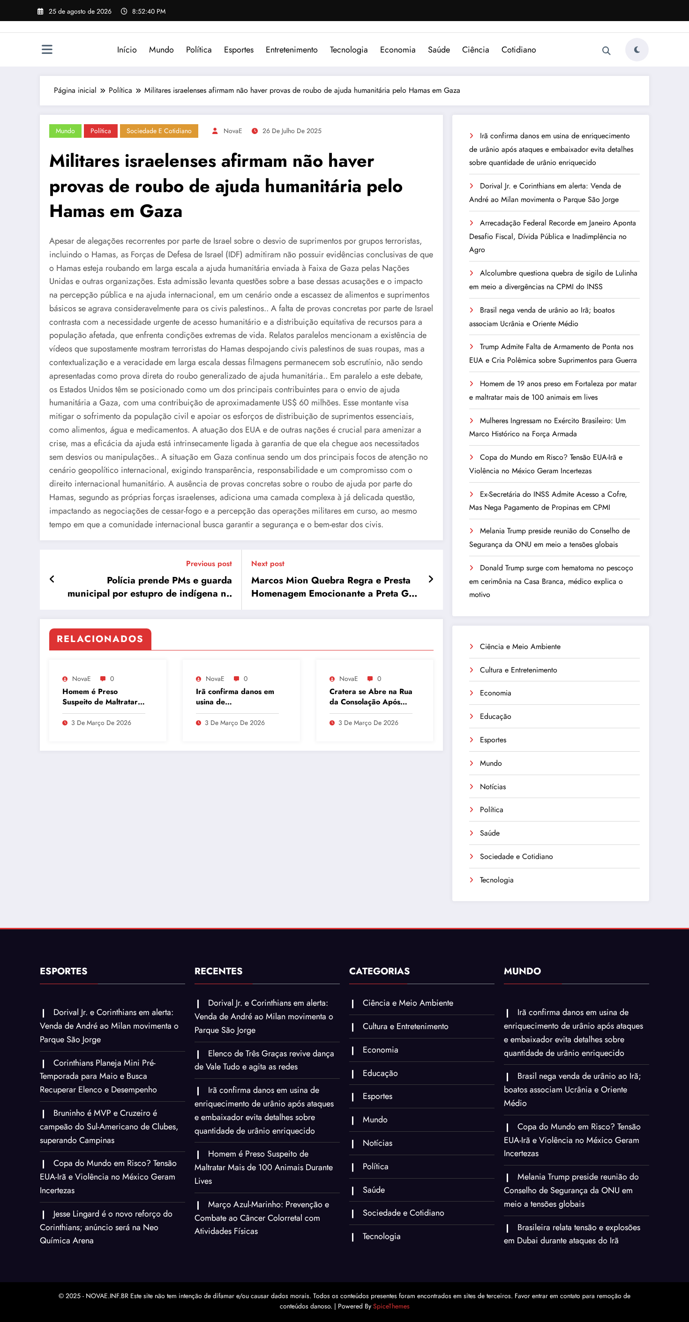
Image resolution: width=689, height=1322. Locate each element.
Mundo (161, 50)
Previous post (209, 563)
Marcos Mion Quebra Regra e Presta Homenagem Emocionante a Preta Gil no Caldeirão (332, 587)
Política (199, 50)
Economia (398, 50)
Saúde (439, 50)
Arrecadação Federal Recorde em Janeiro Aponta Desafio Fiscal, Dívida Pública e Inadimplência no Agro (552, 236)
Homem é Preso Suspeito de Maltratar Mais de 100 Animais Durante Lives (100, 697)
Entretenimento (292, 50)
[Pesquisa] (606, 51)
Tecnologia (349, 50)
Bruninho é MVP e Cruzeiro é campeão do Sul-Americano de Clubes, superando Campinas (109, 1126)
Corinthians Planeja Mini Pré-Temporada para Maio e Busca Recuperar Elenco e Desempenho (98, 1076)
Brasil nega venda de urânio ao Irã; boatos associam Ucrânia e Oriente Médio (572, 1089)
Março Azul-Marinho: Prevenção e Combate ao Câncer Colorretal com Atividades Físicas (262, 1218)
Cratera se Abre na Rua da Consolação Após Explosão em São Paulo (371, 697)
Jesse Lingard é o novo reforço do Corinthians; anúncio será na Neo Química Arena (106, 1227)
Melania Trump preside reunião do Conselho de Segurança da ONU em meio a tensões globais (571, 1190)
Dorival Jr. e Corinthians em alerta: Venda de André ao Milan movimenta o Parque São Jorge (109, 1026)
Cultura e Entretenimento (518, 670)
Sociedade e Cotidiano (159, 130)
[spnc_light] (637, 49)
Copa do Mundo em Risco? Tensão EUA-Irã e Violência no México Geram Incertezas (108, 1176)
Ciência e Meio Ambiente (520, 646)
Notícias (493, 786)
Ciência (475, 50)
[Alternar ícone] (47, 51)
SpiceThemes (391, 1306)
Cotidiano (519, 50)
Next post (268, 563)
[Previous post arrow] (52, 579)
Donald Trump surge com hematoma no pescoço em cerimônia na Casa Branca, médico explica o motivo (551, 581)
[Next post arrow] (431, 579)
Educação (495, 716)
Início (127, 50)
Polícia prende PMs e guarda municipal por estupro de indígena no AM (149, 587)
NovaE (233, 130)
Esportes (239, 50)
